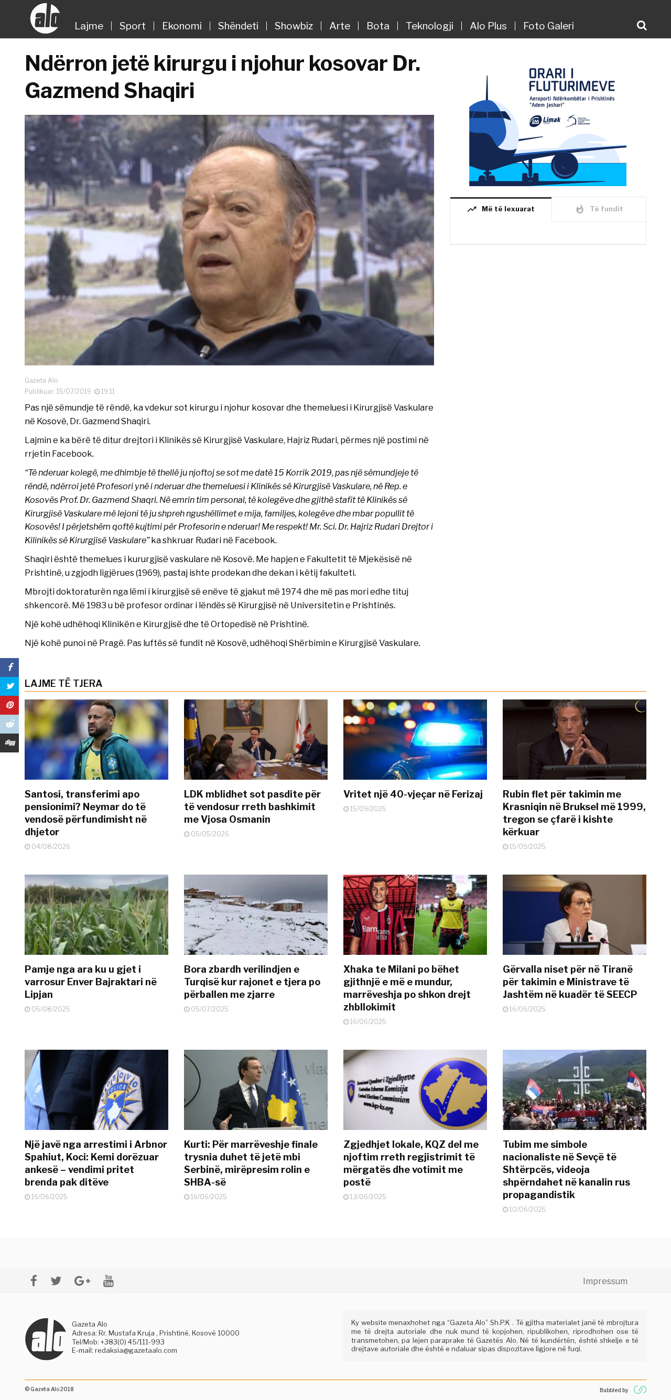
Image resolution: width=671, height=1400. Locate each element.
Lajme (88, 25)
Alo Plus (488, 25)
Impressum (605, 1281)
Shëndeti (238, 25)
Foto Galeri (548, 25)
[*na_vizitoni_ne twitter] (55, 1281)
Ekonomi (182, 25)
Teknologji (429, 25)
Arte (339, 25)
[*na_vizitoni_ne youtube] (108, 1281)
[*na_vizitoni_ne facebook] (33, 1281)
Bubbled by (614, 1390)
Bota (377, 25)
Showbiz (294, 25)
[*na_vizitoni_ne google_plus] (82, 1281)
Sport (133, 25)
